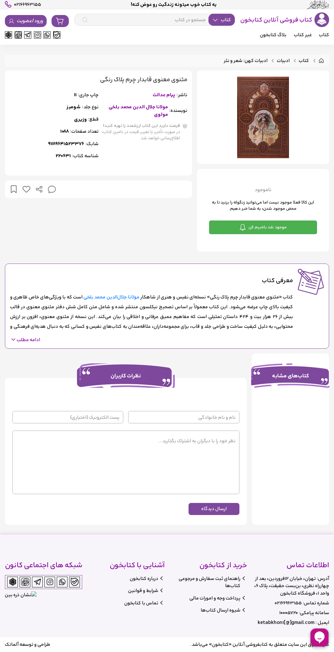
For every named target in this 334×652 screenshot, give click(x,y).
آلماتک (12, 644)
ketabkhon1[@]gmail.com (286, 622)
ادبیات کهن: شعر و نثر (245, 61)
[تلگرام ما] (27, 35)
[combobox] (154, 20)
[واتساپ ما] (47, 35)
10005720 (288, 613)
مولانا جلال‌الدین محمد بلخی (111, 297)
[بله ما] (56, 35)
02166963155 (288, 603)
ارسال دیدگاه (214, 509)
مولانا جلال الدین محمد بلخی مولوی (138, 110)
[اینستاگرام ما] (37, 35)
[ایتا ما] (18, 35)
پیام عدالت (164, 95)
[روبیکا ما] (8, 35)
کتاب (304, 61)
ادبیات (283, 61)
